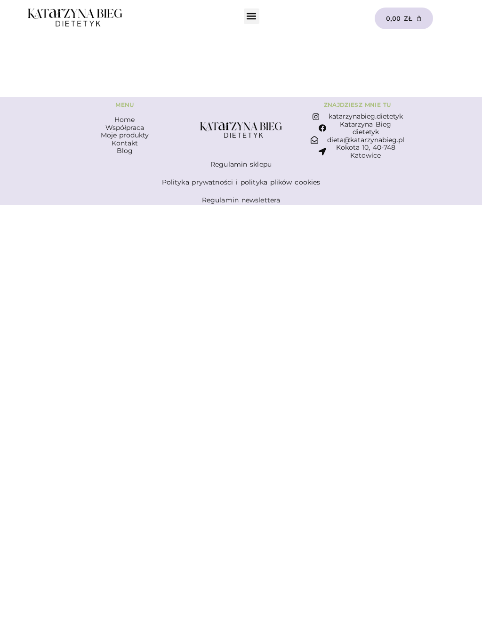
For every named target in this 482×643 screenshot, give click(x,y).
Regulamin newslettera (241, 200)
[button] (251, 16)
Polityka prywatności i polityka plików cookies (241, 182)
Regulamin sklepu (241, 164)
